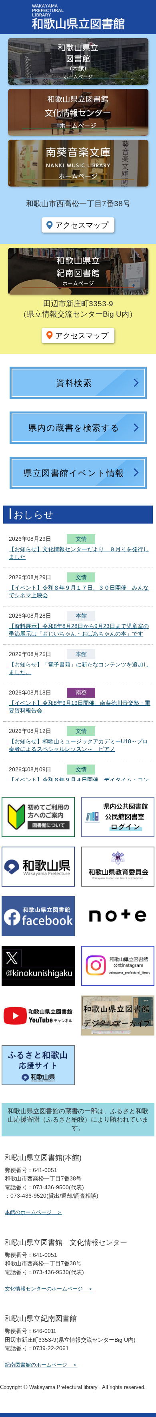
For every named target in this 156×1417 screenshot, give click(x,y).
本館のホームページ (28, 1212)
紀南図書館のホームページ (36, 1365)
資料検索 (74, 382)
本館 (81, 615)
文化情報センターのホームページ (44, 1289)
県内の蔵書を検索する (74, 427)
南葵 (81, 692)
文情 (81, 540)
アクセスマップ (81, 225)
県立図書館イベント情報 (74, 473)
